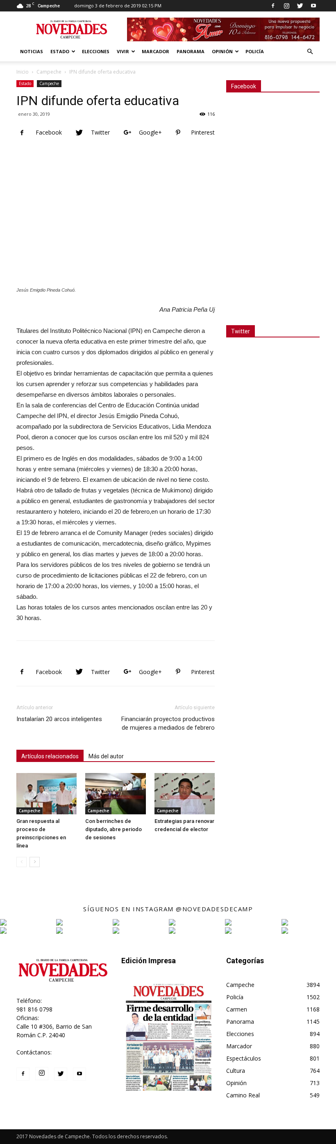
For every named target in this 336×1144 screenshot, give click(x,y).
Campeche (48, 71)
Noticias (31, 51)
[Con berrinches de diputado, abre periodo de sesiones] (115, 793)
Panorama (190, 51)
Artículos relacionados (50, 756)
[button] (310, 52)
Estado (59, 51)
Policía (254, 51)
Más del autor (106, 756)
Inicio (22, 71)
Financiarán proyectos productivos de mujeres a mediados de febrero (168, 723)
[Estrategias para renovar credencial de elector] (184, 793)
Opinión (222, 51)
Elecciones (95, 51)
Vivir (123, 51)
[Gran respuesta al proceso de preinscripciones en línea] (46, 793)
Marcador (155, 51)
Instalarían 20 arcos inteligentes (59, 719)
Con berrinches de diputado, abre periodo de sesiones (113, 829)
